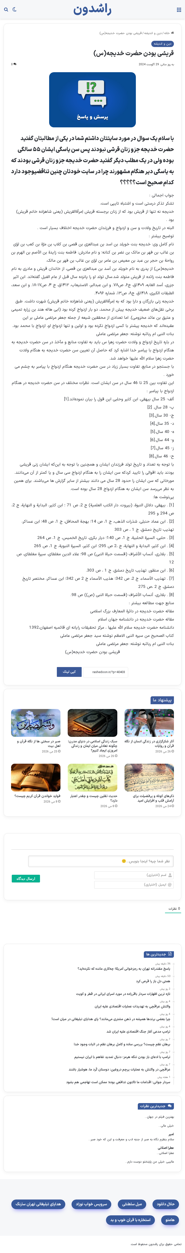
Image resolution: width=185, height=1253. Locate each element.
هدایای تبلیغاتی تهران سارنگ (38, 1204)
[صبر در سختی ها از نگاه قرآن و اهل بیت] (35, 723)
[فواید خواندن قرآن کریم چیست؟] (35, 778)
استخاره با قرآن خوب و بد (130, 1220)
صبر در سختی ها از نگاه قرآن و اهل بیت (38, 744)
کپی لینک (69, 671)
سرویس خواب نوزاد (91, 1204)
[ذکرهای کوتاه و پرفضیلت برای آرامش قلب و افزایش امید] (149, 778)
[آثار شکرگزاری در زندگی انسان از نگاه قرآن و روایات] (149, 723)
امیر (171, 1134)
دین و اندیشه (153, 33)
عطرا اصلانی (166, 1148)
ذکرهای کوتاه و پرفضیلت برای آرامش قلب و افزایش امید (153, 798)
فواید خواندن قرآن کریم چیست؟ (37, 796)
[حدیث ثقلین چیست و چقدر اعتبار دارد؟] (92, 778)
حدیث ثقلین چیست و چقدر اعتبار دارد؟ (93, 798)
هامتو (170, 1220)
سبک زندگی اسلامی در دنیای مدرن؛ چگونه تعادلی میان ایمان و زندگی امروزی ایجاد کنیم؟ (92, 746)
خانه (167, 33)
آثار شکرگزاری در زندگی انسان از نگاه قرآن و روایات (149, 744)
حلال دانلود (166, 1204)
